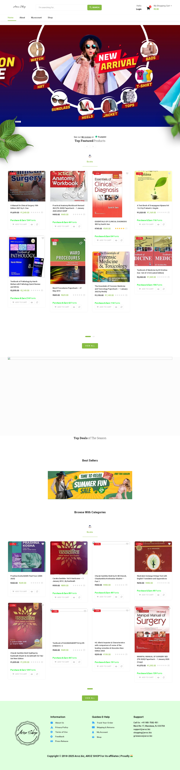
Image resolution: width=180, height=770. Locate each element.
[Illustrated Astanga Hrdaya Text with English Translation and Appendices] (153, 544)
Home (10, 17)
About (22, 17)
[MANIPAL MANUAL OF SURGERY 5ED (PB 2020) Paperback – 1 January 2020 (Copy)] (152, 609)
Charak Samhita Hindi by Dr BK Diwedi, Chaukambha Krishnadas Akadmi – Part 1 (110, 578)
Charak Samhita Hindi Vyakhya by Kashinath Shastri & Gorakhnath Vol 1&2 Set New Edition (26, 656)
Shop (50, 17)
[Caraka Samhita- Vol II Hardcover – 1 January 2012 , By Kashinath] (69, 544)
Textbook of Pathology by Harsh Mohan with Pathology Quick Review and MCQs (25, 284)
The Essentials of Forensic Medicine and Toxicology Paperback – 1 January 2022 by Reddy (111, 289)
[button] (162, 7)
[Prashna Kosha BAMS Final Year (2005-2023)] (26, 544)
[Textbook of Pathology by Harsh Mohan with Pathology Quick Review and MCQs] (26, 238)
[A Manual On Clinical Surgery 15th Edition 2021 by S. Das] (26, 173)
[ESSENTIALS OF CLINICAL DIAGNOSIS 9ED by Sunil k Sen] (107, 173)
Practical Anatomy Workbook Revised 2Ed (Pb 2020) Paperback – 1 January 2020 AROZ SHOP (68, 208)
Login (138, 9)
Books (90, 162)
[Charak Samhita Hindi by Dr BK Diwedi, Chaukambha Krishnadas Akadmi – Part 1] (111, 544)
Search (95, 7)
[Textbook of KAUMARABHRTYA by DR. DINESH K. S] (69, 611)
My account (36, 17)
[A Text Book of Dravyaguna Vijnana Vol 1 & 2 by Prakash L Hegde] (153, 173)
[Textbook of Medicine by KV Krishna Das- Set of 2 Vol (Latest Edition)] (153, 238)
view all (90, 346)
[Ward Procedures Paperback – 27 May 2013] (67, 240)
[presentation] (87, 146)
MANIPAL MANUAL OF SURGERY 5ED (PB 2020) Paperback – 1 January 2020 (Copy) (153, 659)
